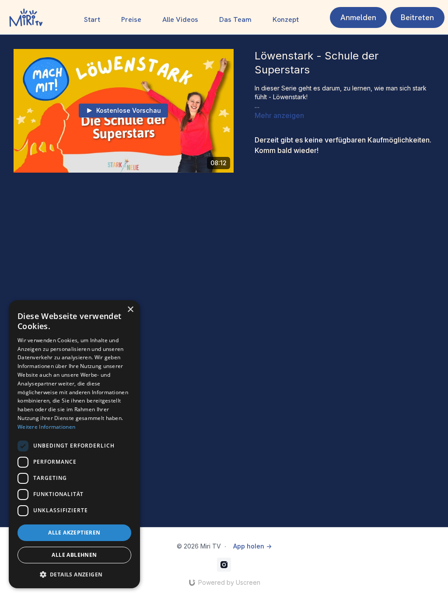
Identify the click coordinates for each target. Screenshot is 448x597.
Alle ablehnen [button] (74, 555)
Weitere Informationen (46, 426)
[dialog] (74, 444)
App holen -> (252, 546)
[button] (74, 574)
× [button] (130, 309)
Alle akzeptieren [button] (74, 532)
